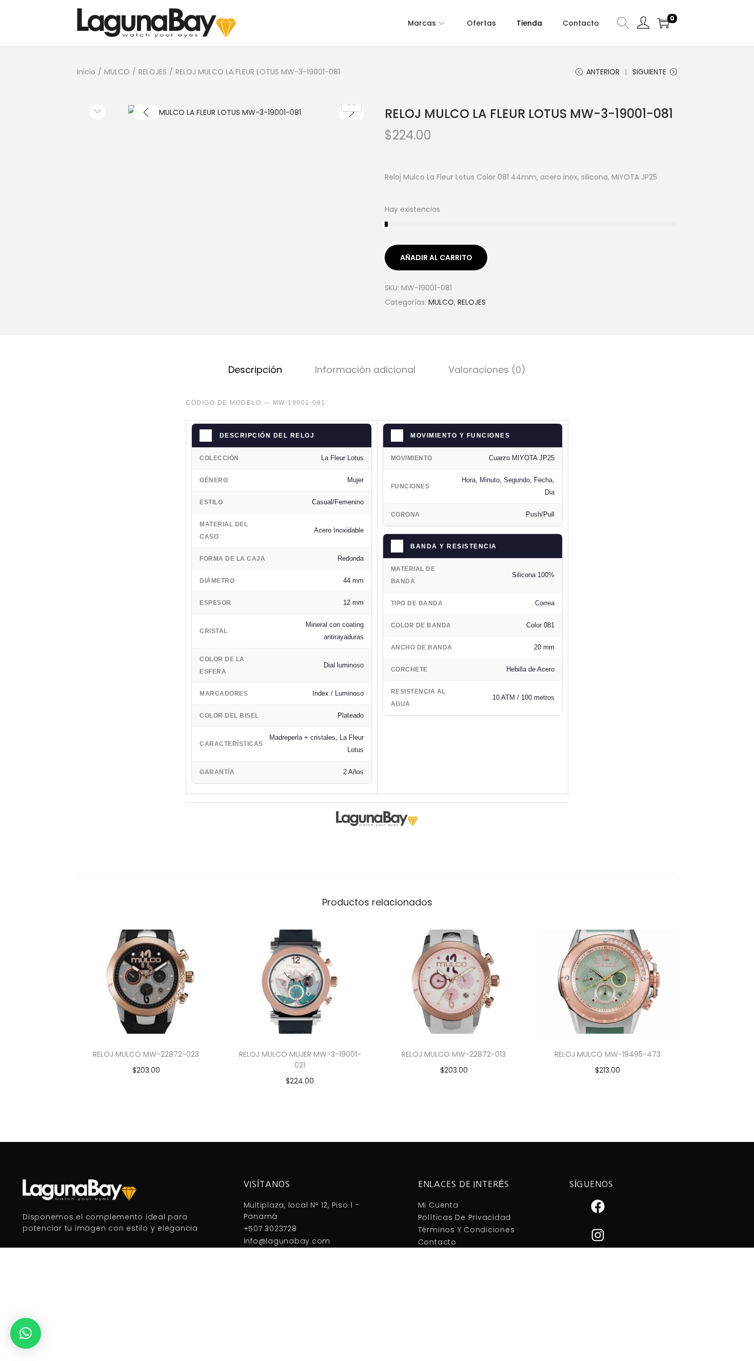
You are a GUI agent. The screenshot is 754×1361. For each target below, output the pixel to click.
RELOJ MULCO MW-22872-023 (146, 1054)
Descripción (255, 369)
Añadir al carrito (436, 257)
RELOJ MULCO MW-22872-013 (454, 1054)
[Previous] (146, 112)
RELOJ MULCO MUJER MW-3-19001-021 (300, 1059)
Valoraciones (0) (487, 369)
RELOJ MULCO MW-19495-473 (607, 1054)
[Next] (351, 112)
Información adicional (365, 369)
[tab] (255, 370)
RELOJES (152, 72)
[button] (25, 1333)
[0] (663, 23)
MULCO (117, 72)
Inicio (86, 72)
